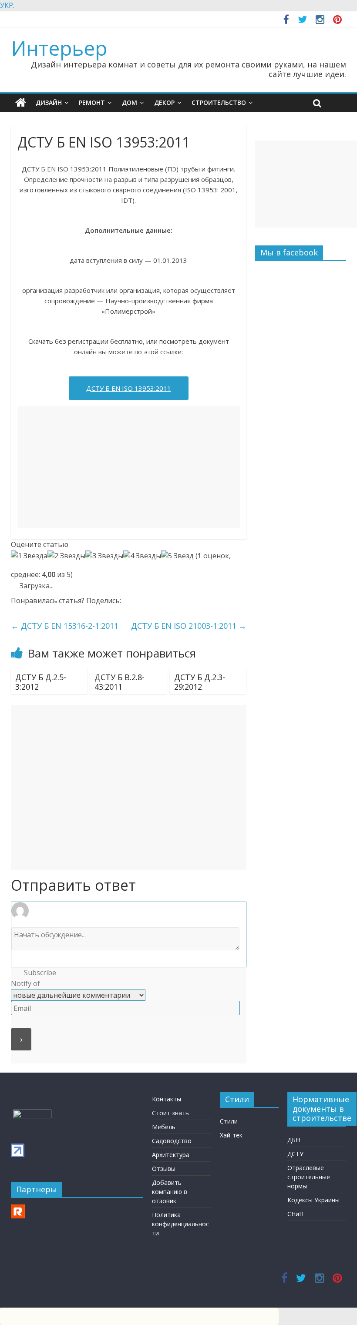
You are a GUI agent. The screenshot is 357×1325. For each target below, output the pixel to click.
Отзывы (163, 1168)
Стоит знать (170, 1113)
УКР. (7, 5)
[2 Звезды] (66, 556)
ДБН (293, 1140)
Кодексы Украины (313, 1200)
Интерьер (59, 47)
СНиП (295, 1214)
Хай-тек (231, 1135)
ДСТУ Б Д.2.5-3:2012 (40, 682)
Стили (229, 1121)
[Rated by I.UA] (32, 1114)
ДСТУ (295, 1154)
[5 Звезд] (177, 556)
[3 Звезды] (104, 556)
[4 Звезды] (142, 556)
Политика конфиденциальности (180, 1224)
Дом (129, 102)
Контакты (166, 1099)
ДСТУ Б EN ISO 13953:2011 (128, 388)
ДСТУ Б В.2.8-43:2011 (119, 682)
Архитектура (170, 1155)
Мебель (163, 1127)
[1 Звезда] (29, 556)
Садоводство (172, 1141)
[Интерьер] (20, 103)
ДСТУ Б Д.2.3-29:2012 (199, 682)
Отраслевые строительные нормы (308, 1177)
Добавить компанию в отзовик (169, 1191)
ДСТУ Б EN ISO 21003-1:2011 (188, 626)
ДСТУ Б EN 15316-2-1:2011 (64, 626)
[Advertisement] (128, 467)
